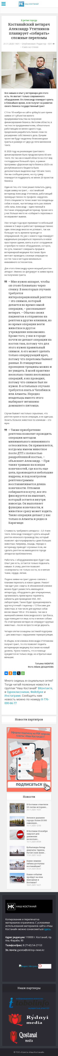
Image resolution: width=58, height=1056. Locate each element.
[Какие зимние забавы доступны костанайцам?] (18, 864)
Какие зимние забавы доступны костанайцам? (35, 863)
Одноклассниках (18, 692)
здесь (47, 929)
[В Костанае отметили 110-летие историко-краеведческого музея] (18, 808)
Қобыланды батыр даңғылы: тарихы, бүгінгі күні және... (36, 850)
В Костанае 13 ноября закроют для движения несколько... (37, 835)
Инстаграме (12, 695)
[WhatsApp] (23, 673)
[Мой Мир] (14, 673)
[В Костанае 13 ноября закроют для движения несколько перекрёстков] (18, 835)
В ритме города (29, 20)
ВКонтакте (45, 688)
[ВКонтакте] (6, 673)
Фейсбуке (36, 692)
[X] (19, 673)
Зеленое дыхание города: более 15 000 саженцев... (37, 820)
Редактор (41, 43)
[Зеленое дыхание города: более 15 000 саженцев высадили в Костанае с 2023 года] (18, 821)
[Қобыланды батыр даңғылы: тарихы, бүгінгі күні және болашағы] (18, 851)
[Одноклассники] (10, 673)
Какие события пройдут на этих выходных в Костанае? (35, 878)
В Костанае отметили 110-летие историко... (37, 805)
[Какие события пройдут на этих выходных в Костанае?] (18, 878)
